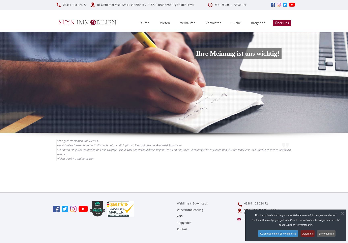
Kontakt (182, 229)
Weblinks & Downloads (192, 203)
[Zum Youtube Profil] (82, 209)
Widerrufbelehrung (190, 210)
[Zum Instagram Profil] (72, 209)
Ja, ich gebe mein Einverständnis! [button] (278, 233)
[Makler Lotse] (119, 209)
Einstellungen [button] (326, 233)
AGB (180, 216)
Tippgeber (184, 223)
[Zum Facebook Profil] (56, 209)
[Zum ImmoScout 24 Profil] (96, 209)
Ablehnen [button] (307, 233)
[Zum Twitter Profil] (64, 209)
